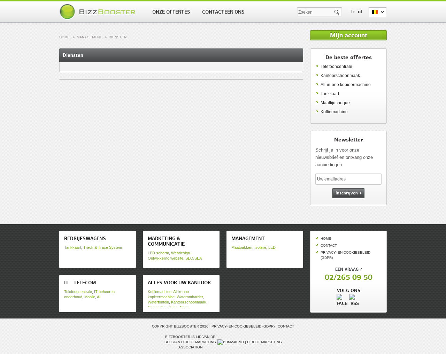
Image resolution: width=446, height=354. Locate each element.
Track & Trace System (102, 247)
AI (98, 297)
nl (360, 11)
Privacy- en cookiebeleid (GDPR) (243, 326)
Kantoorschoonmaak (340, 75)
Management (90, 37)
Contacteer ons (223, 12)
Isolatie (260, 247)
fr (353, 11)
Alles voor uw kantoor (179, 282)
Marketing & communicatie (166, 241)
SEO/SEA (193, 258)
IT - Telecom (80, 282)
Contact (329, 245)
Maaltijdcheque (335, 102)
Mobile (89, 297)
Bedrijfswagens (85, 238)
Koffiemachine (334, 111)
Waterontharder (190, 297)
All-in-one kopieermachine (346, 84)
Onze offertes (171, 12)
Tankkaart (330, 93)
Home (65, 37)
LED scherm (158, 253)
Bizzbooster (98, 12)
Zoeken (337, 12)
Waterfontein (158, 302)
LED (272, 247)
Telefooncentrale (336, 66)
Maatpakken (241, 247)
